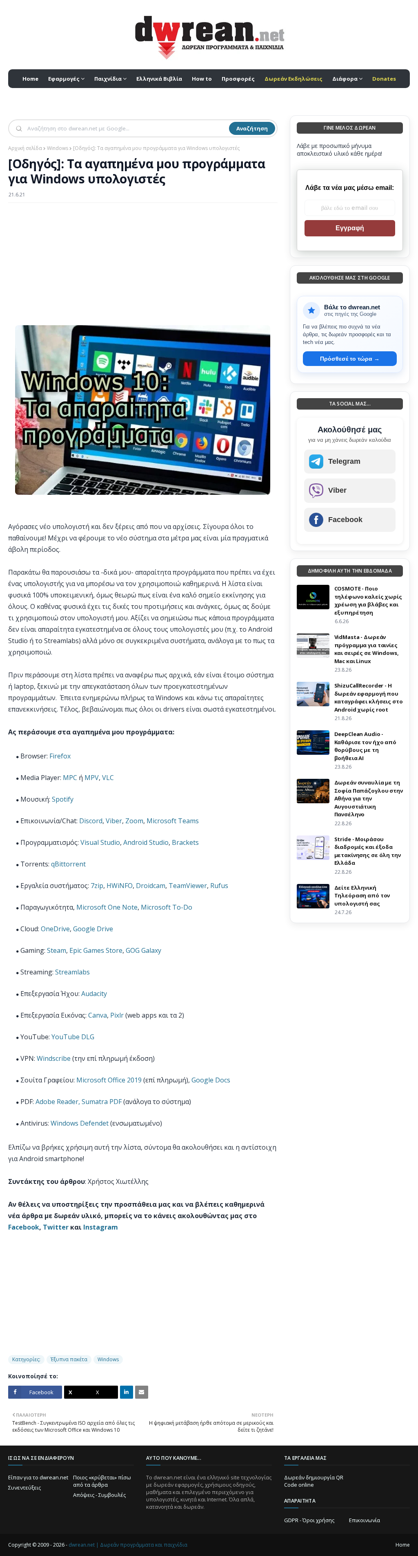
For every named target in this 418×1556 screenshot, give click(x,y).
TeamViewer (188, 885)
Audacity (94, 993)
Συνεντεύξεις (24, 1487)
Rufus (219, 885)
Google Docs (210, 1080)
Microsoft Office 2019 (109, 1080)
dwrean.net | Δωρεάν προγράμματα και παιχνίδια (128, 1544)
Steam (56, 950)
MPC (70, 777)
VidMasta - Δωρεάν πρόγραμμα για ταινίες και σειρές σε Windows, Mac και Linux (366, 649)
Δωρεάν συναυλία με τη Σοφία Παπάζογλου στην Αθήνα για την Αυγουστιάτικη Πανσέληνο (368, 798)
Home (403, 1544)
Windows (57, 148)
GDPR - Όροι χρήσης (309, 1520)
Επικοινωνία (364, 1520)
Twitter (56, 1227)
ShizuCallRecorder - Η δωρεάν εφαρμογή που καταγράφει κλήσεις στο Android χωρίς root (368, 697)
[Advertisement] (143, 268)
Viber (114, 820)
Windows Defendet (80, 1123)
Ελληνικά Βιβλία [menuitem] (159, 78)
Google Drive (93, 928)
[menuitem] (293, 78)
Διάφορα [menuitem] (345, 78)
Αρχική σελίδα (25, 148)
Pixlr (117, 1015)
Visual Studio (100, 842)
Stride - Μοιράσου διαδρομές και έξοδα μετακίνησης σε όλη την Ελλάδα (367, 851)
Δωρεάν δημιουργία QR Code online (313, 1481)
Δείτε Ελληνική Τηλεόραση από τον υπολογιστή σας (362, 895)
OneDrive (55, 928)
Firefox (60, 756)
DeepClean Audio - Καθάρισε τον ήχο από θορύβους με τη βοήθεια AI (365, 746)
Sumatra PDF (102, 1101)
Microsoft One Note (107, 907)
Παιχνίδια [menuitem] (108, 78)
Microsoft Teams (173, 820)
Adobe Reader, (58, 1101)
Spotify (62, 799)
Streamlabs (72, 972)
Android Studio (146, 842)
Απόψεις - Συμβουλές (99, 1495)
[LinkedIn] (126, 1392)
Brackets (185, 842)
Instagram (100, 1227)
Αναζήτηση (252, 128)
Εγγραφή (350, 228)
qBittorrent (68, 864)
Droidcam (150, 885)
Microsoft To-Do (166, 907)
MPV (91, 777)
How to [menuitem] (202, 78)
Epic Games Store (95, 950)
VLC (108, 777)
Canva (97, 1015)
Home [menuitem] (30, 78)
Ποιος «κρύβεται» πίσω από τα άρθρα (102, 1481)
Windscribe (54, 1058)
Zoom (134, 820)
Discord (90, 820)
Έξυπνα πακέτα (69, 1359)
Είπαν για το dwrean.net (38, 1477)
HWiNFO (120, 885)
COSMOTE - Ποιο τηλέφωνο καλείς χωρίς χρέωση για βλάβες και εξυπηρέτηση (368, 600)
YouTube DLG (72, 1036)
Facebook (23, 1227)
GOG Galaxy (143, 950)
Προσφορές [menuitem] (238, 78)
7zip (97, 885)
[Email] (141, 1392)
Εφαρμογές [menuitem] (64, 78)
